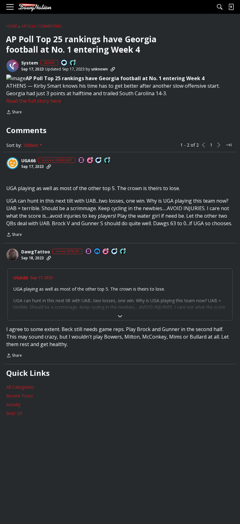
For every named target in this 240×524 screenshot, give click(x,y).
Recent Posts (19, 396)
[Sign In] (231, 7)
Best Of (14, 413)
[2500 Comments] (98, 160)
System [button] (29, 63)
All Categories (20, 387)
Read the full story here (33, 100)
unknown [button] (99, 69)
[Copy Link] (113, 69)
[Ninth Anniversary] (106, 252)
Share (14, 112)
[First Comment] (64, 63)
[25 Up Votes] (73, 63)
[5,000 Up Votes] (107, 160)
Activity (13, 404)
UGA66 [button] (28, 160)
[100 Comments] (114, 252)
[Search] (219, 7)
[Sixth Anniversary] (90, 160)
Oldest (32, 145)
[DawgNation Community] (35, 7)
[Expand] (120, 316)
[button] (12, 66)
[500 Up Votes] (123, 252)
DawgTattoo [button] (35, 252)
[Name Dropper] (81, 160)
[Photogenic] (97, 252)
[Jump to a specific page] (229, 145)
